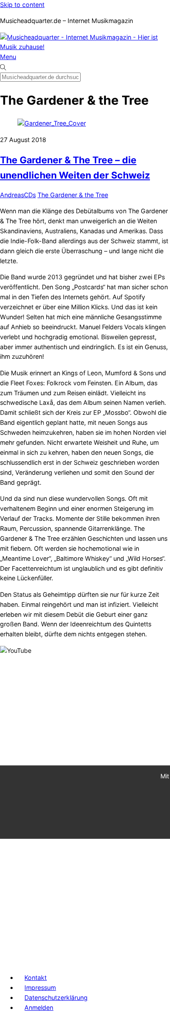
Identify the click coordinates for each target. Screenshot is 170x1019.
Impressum (40, 987)
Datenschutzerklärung (56, 997)
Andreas (12, 195)
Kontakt (35, 977)
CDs (30, 195)
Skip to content (22, 4)
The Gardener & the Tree (72, 195)
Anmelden (38, 1007)
